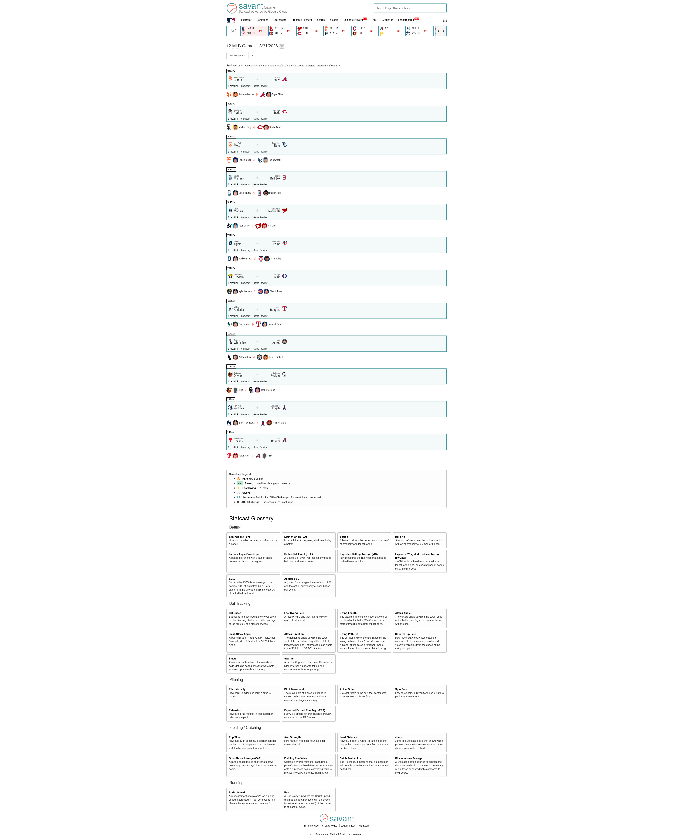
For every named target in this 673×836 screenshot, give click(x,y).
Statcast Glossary (251, 518)
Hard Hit (247, 478)
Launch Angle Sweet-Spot (244, 554)
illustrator (245, 20)
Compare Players (353, 20)
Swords (289, 658)
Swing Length (348, 613)
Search (321, 20)
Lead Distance (348, 737)
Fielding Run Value (295, 758)
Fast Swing (249, 488)
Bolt (286, 792)
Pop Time (234, 737)
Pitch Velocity (237, 689)
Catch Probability (350, 758)
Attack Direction (294, 634)
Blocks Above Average (408, 758)
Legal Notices (348, 825)
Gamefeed (262, 20)
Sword (246, 492)
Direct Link (233, 85)
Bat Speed (235, 613)
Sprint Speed (237, 792)
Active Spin (347, 689)
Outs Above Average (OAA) (245, 758)
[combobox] (410, 8)
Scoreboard (280, 20)
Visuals (334, 20)
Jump (398, 737)
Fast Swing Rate (294, 613)
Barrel (248, 483)
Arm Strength (292, 737)
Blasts (232, 658)
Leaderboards (408, 20)
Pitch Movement (294, 689)
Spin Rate (401, 689)
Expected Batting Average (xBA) (359, 554)
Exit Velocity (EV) (239, 536)
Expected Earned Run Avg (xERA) (304, 710)
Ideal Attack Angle (240, 634)
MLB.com (364, 825)
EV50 (232, 578)
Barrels (344, 536)
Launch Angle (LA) (295, 536)
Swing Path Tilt (349, 634)
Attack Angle (403, 613)
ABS (375, 20)
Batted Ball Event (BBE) (298, 554)
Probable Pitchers (302, 20)
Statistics (387, 20)
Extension (235, 710)
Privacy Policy (330, 825)
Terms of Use (311, 825)
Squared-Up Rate (405, 634)
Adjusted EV (291, 578)
